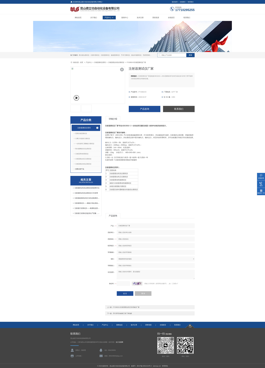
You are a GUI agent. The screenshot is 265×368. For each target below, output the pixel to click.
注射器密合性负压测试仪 (116, 62)
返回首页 (175, 2)
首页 (81, 62)
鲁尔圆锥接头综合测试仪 (83, 149)
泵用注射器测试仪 (81, 133)
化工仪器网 (119, 342)
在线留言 (183, 2)
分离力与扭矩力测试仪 (82, 138)
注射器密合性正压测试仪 (83, 159)
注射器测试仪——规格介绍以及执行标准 (87, 203)
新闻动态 (119, 325)
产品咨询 (144, 109)
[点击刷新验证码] (137, 283)
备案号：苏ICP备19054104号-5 (141, 366)
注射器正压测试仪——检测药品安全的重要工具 (87, 208)
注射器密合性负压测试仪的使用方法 (87, 188)
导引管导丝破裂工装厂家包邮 (122, 313)
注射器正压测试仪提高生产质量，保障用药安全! (87, 213)
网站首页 (78, 17)
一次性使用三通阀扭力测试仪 (84, 143)
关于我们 (93, 17)
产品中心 (108, 17)
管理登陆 (165, 366)
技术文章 (140, 17)
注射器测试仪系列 (100, 62)
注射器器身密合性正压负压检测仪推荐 (87, 198)
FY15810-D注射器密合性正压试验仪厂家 (126, 307)
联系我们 (191, 2)
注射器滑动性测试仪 (81, 154)
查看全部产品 (79, 169)
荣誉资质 (155, 17)
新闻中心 (124, 17)
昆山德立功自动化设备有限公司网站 (90, 2)
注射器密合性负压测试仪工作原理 (86, 193)
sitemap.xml (157, 366)
